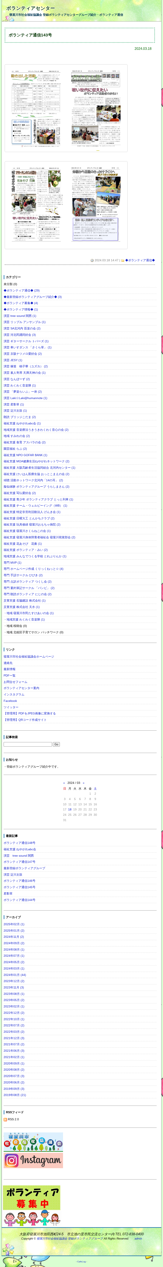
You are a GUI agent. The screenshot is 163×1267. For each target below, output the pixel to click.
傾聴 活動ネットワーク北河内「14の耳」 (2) (33, 480)
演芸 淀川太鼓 (13, 874)
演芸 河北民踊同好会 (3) (20, 334)
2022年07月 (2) (14, 1025)
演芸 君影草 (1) (14, 404)
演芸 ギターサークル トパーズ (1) (26, 341)
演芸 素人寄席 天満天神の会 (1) (25, 372)
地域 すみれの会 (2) (17, 436)
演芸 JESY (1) (13, 360)
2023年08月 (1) (14, 994)
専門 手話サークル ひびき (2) (23, 575)
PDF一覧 (9, 675)
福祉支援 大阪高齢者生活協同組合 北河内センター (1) (39, 467)
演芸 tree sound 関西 (19, 855)
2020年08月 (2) (14, 1069)
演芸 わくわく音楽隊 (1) (20, 385)
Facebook (10, 700)
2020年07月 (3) (14, 1076)
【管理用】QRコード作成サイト (25, 719)
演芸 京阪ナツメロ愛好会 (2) (23, 353)
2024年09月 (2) (14, 943)
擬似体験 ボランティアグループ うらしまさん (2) (36, 486)
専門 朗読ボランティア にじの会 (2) (28, 594)
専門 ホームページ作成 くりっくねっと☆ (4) (33, 568)
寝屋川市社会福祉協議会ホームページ (29, 656)
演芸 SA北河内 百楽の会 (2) (22, 328)
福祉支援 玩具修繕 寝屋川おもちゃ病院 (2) (32, 524)
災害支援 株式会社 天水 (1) (22, 607)
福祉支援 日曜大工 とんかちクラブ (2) (29, 518)
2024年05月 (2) (14, 962)
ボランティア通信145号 (19, 887)
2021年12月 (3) (14, 1038)
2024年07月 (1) (14, 955)
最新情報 (9, 669)
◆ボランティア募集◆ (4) (21, 303)
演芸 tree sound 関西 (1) (20, 315)
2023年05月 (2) (14, 1000)
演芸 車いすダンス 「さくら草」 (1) (28, 347)
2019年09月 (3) (14, 1088)
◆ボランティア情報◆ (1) (21, 309)
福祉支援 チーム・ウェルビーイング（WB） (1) (35, 505)
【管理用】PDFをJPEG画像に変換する (30, 713)
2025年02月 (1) (14, 924)
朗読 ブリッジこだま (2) (20, 417)
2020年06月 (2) (14, 1082)
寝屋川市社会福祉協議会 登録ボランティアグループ (70, 1238)
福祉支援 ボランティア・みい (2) (26, 550)
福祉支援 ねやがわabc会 (20, 849)
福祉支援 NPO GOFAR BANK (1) (25, 455)
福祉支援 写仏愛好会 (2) (20, 493)
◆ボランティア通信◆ (140, 260)
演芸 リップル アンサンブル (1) (25, 322)
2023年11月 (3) (14, 987)
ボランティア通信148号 (19, 843)
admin (138, 1238)
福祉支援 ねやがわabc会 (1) (22, 423)
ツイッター (11, 707)
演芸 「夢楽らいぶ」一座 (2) (23, 391)
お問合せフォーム (15, 682)
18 (70, 809)
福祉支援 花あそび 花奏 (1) (23, 543)
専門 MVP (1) (12, 562)
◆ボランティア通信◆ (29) (22, 290)
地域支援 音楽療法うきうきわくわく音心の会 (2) (36, 429)
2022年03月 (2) (14, 1031)
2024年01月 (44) (15, 975)
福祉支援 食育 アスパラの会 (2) (25, 442)
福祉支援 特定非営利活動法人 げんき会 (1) (32, 512)
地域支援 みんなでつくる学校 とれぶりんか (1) (35, 556)
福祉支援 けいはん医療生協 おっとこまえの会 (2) (36, 474)
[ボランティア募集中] (31, 1205)
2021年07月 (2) (14, 1044)
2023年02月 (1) (14, 1006)
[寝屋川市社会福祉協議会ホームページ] (33, 1142)
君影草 (8, 893)
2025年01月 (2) (14, 930)
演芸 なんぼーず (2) (17, 379)
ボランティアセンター (30, 8)
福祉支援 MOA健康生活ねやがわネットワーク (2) (36, 461)
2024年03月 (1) (14, 968)
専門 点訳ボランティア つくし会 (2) (28, 581)
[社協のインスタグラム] (33, 1161)
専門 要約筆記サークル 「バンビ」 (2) (29, 588)
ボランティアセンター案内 (21, 688)
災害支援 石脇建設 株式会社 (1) (25, 600)
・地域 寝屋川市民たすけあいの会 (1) (29, 613)
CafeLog (81, 1261)
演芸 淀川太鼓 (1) (15, 410)
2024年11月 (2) (14, 936)
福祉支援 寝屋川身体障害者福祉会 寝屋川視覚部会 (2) (39, 537)
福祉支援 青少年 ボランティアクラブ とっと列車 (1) (38, 499)
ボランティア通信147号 (19, 861)
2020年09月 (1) (14, 1063)
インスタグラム (14, 694)
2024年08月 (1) (14, 949)
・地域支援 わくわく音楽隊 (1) (24, 619)
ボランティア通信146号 (19, 880)
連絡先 (8, 663)
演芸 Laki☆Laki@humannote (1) (25, 398)
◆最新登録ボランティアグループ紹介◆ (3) (33, 297)
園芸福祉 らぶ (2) (15, 448)
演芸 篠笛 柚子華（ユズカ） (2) (26, 366)
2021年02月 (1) (14, 1057)
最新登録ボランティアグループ (24, 868)
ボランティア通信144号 (19, 900)
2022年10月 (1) (14, 1019)
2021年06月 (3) (14, 1050)
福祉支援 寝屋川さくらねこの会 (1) (27, 531)
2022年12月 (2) (14, 1012)
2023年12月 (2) (14, 981)
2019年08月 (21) (15, 1095)
